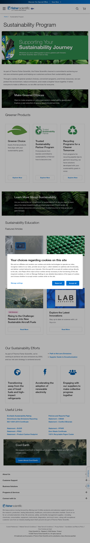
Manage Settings (17, 283)
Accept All (72, 283)
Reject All (58, 283)
